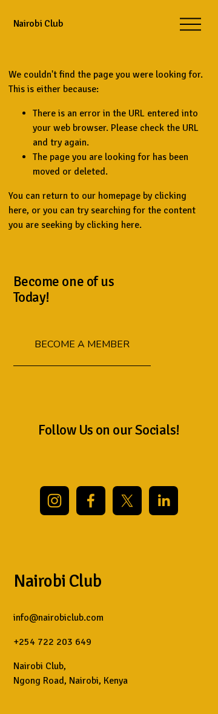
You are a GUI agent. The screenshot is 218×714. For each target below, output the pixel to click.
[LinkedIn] (163, 500)
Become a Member (82, 344)
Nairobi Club (38, 24)
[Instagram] (54, 500)
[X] (127, 500)
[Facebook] (90, 500)
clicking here (113, 225)
